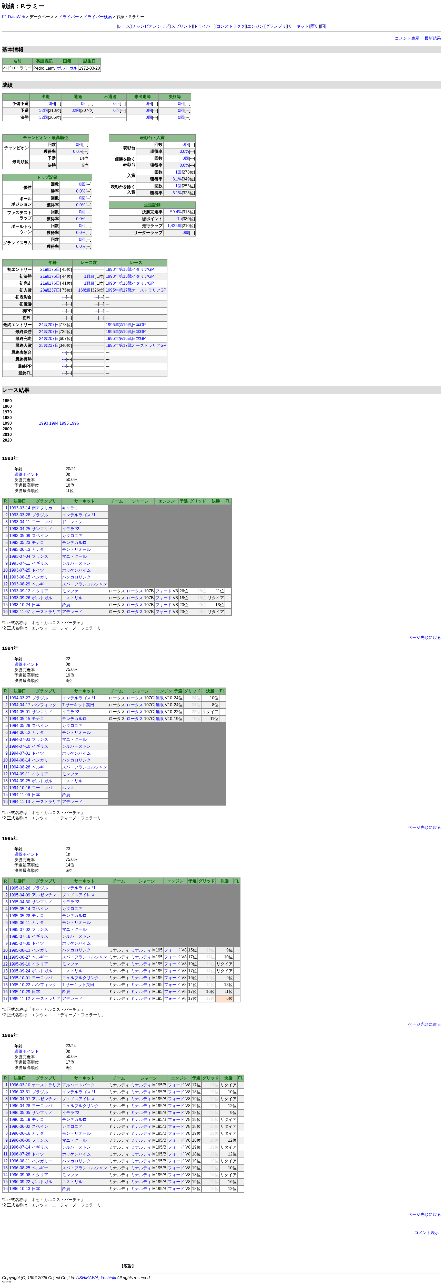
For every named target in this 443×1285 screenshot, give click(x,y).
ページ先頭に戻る (424, 637)
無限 (160, 698)
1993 (43, 423)
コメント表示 (407, 38)
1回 (178, 172)
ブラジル (40, 515)
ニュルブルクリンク (80, 978)
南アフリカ (42, 508)
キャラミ (70, 508)
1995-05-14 (19, 909)
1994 (53, 423)
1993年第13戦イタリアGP (130, 269)
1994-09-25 (19, 781)
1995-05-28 (19, 916)
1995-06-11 (19, 922)
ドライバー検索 (97, 17)
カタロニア (72, 535)
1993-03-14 (19, 508)
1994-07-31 (19, 753)
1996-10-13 (19, 1188)
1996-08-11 (19, 1161)
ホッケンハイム (76, 570)
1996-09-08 (19, 1175)
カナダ (38, 549)
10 (5, 570)
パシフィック (44, 705)
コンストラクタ (230, 26)
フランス (40, 556)
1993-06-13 (19, 549)
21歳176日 (50, 276)
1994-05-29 (19, 725)
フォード (163, 591)
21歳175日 (50, 269)
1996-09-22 (19, 1182)
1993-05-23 (19, 542)
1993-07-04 (19, 556)
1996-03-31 (19, 1092)
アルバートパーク (78, 1085)
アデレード (72, 611)
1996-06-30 (19, 1140)
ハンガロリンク (76, 577)
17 (5, 999)
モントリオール (76, 549)
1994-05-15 (19, 718)
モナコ (38, 542)
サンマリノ (42, 529)
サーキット (298, 26)
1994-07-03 (19, 739)
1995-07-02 (19, 929)
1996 (74, 423)
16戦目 (84, 290)
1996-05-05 (19, 1112)
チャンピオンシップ (150, 26)
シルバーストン (76, 563)
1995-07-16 (19, 936)
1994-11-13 (19, 801)
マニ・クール (74, 556)
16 (5, 611)
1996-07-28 (19, 1154)
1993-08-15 (19, 577)
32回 (43, 110)
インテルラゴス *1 (79, 515)
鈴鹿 (66, 605)
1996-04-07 (19, 1099)
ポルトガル (67, 68)
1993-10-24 (19, 605)
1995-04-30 (19, 902)
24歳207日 (49, 325)
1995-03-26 (19, 888)
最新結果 (433, 38)
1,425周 (174, 225)
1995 (64, 423)
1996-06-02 (19, 1126)
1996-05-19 (19, 1119)
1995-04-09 (19, 895)
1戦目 (89, 276)
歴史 (315, 26)
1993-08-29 (19, 584)
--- (64, 297)
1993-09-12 (19, 591)
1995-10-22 (19, 985)
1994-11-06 (19, 795)
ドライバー (68, 17)
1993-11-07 (19, 611)
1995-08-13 (19, 950)
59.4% (176, 212)
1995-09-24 (19, 971)
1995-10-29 (19, 992)
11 (5, 577)
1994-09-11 (19, 774)
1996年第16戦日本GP (126, 325)
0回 (52, 103)
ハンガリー (42, 577)
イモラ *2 (70, 529)
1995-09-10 (19, 964)
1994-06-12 (19, 732)
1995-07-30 (19, 943)
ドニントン (72, 522)
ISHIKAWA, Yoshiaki (97, 1278)
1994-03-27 (19, 698)
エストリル (72, 598)
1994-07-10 (19, 746)
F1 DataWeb (13, 17)
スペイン (40, 535)
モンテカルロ (74, 542)
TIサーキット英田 (78, 705)
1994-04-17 (19, 705)
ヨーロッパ (42, 522)
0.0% (77, 151)
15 (5, 605)
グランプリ (276, 26)
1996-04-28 (19, 1106)
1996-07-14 (19, 1147)
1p (179, 219)
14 (5, 598)
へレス (68, 788)
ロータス (135, 591)
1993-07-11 (19, 563)
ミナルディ (141, 950)
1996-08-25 (19, 1168)
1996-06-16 (19, 1133)
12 (5, 584)
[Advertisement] (230, 1255)
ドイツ (38, 570)
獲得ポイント (26, 474)
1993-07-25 (19, 570)
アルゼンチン (44, 895)
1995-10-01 (19, 978)
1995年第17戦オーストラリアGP (136, 290)
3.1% (177, 179)
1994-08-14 (19, 760)
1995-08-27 (19, 957)
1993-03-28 (19, 515)
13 (5, 591)
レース (124, 26)
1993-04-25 (19, 529)
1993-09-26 (19, 598)
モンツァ (70, 591)
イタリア (40, 591)
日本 (36, 605)
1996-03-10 (19, 1085)
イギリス (40, 563)
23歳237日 (50, 290)
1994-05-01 (19, 712)
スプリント (181, 26)
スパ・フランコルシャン (84, 584)
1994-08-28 (19, 767)
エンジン (255, 26)
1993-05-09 (19, 535)
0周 (186, 232)
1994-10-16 (19, 788)
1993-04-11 (19, 522)
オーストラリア (46, 611)
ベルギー (40, 584)
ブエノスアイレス (78, 895)
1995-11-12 (19, 999)
